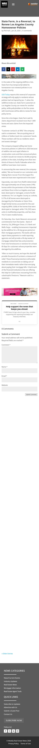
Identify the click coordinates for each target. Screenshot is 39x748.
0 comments (27, 31)
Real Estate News (10, 685)
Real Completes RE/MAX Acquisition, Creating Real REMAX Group (19, 639)
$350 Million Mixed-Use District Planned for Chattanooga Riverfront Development (18, 557)
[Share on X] (8, 69)
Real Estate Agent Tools (13, 691)
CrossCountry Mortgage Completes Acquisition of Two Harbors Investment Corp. (19, 432)
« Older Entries (7, 654)
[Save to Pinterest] (13, 69)
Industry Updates (10, 681)
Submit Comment (31, 394)
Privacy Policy (13, 743)
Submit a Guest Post (11, 711)
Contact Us (8, 714)
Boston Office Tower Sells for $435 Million (19, 597)
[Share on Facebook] (4, 69)
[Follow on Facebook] (5, 731)
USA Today (6, 94)
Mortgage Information (12, 688)
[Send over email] (22, 69)
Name (4, 367)
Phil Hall (7, 31)
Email (4, 376)
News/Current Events (12, 678)
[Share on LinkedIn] (18, 69)
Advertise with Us (10, 707)
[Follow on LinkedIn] (13, 731)
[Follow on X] (9, 731)
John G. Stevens (12, 646)
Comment (6, 345)
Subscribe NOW (14, 720)
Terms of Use (26, 743)
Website (5, 385)
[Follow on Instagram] (17, 731)
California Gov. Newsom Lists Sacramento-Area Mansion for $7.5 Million (19, 515)
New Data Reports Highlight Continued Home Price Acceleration (16, 474)
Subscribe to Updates (12, 704)
